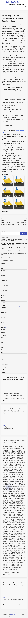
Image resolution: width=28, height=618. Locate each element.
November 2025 (4, 288)
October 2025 (4, 290)
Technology (3, 367)
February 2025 (4, 310)
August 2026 (3, 265)
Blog (8, 211)
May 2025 (3, 302)
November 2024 (4, 317)
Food (2, 359)
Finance (2, 357)
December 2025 (4, 285)
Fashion (2, 354)
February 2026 (4, 280)
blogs (2, 344)
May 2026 (3, 273)
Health (2, 362)
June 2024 (3, 329)
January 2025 (4, 312)
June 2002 (3, 332)
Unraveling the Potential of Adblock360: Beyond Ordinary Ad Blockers (13, 411)
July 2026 (3, 268)
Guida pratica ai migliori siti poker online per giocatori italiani (13, 250)
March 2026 (3, 278)
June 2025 (3, 300)
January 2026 (4, 283)
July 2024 (3, 327)
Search (3, 231)
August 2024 (3, 324)
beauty (2, 339)
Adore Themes (15, 616)
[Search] (26, 7)
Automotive (3, 337)
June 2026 (3, 270)
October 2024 (4, 320)
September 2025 (4, 292)
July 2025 (3, 297)
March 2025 (3, 307)
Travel (2, 369)
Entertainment (4, 352)
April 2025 (3, 305)
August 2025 (3, 295)
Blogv (2, 347)
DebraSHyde (19, 24)
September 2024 (4, 322)
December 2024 (4, 315)
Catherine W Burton (14, 2)
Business (3, 349)
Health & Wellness (5, 364)
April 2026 (3, 275)
